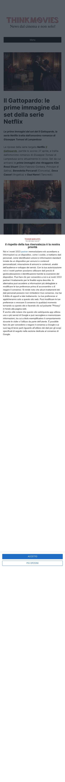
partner (24, 251)
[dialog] (32, 508)
